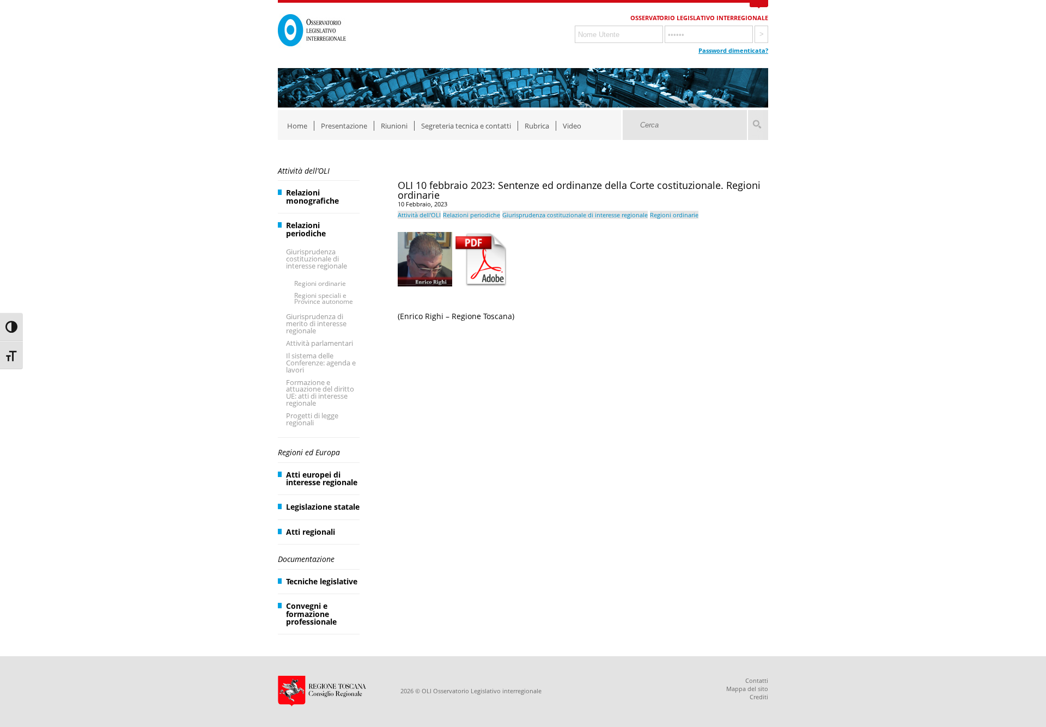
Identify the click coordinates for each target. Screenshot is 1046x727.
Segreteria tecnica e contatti (466, 126)
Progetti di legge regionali (312, 419)
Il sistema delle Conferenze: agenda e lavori (321, 363)
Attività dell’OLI (304, 171)
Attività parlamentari (319, 343)
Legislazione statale (323, 507)
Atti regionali (310, 532)
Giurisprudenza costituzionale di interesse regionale (316, 259)
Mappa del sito (747, 689)
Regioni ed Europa (309, 452)
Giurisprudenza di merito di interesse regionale (316, 323)
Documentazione (306, 559)
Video (572, 126)
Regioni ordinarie (320, 283)
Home (297, 126)
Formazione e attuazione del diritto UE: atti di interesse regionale (320, 392)
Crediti (759, 697)
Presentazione (344, 126)
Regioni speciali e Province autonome (323, 298)
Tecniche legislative (321, 581)
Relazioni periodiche (306, 229)
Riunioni (394, 126)
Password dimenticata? (733, 50)
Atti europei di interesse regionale (321, 478)
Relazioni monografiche (312, 196)
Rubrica (537, 126)
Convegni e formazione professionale (311, 614)
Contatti (756, 680)
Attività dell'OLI (419, 215)
